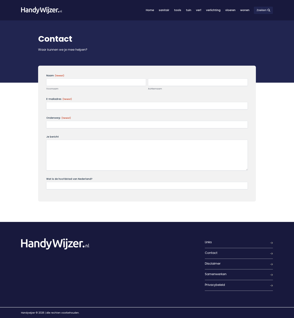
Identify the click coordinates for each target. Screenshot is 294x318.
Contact (211, 253)
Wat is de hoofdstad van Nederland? (69, 179)
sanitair (164, 10)
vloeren (230, 10)
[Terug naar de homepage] (41, 10)
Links (208, 242)
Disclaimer (213, 263)
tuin (188, 10)
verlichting (213, 10)
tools (177, 10)
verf (198, 10)
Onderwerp (58, 118)
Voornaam (52, 88)
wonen (244, 10)
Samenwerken (215, 274)
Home (150, 10)
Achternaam (155, 88)
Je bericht (52, 136)
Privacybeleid (215, 285)
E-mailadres (59, 99)
